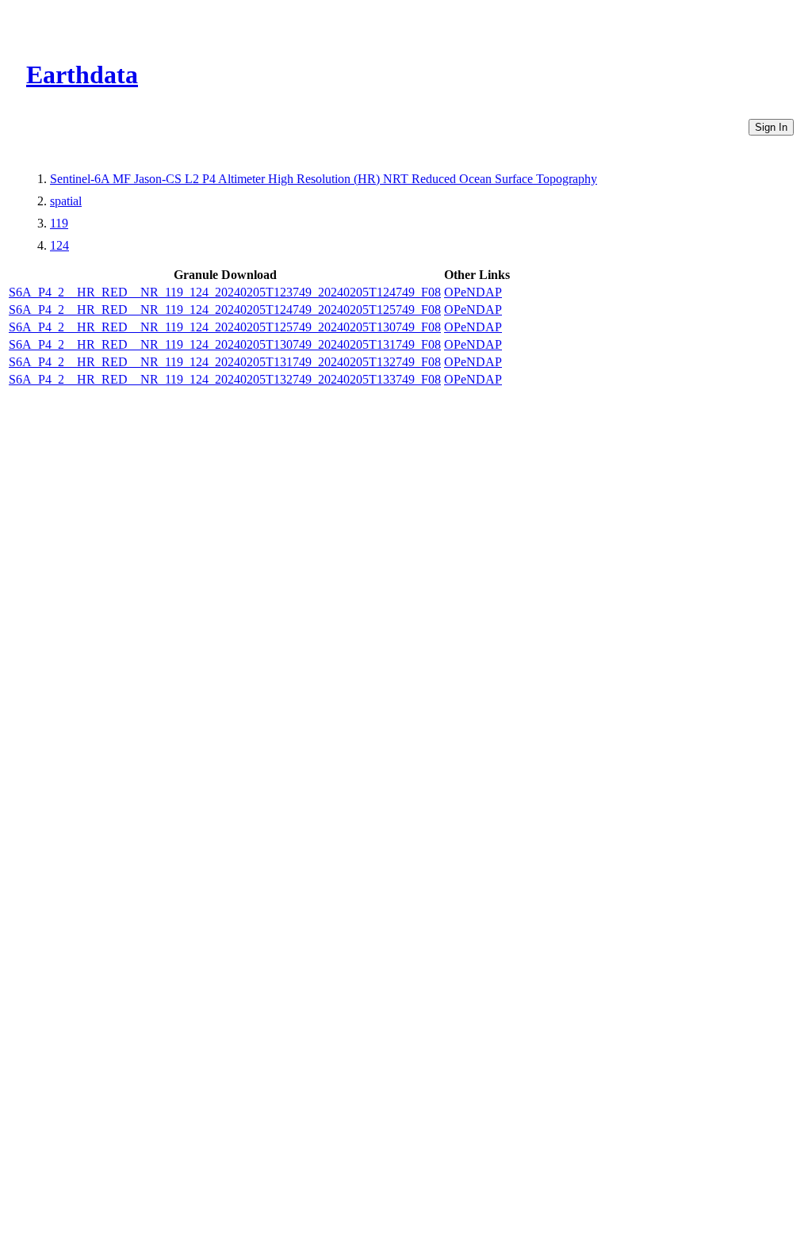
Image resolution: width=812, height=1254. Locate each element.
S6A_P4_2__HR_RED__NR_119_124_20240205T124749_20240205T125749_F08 (225, 309)
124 (59, 245)
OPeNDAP (473, 292)
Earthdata (82, 74)
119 (59, 223)
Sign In (771, 127)
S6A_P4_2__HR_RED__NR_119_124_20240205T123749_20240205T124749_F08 (225, 292)
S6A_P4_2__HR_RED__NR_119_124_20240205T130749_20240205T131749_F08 (225, 344)
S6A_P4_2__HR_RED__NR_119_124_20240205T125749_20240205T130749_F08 (225, 327)
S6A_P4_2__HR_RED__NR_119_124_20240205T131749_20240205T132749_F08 (225, 362)
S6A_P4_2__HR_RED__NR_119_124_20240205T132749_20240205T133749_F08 (225, 379)
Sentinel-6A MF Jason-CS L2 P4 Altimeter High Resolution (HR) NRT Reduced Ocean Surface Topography (323, 178)
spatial (66, 201)
